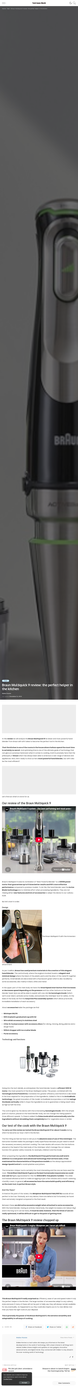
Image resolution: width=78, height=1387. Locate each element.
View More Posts (66, 1337)
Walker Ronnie (6, 693)
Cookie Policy (8, 1379)
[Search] (74, 3)
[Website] (70, 1357)
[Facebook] (72, 1357)
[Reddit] (72, 1327)
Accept (24, 1382)
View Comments (64, 1383)
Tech (5, 680)
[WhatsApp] (66, 1327)
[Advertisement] (39, 719)
